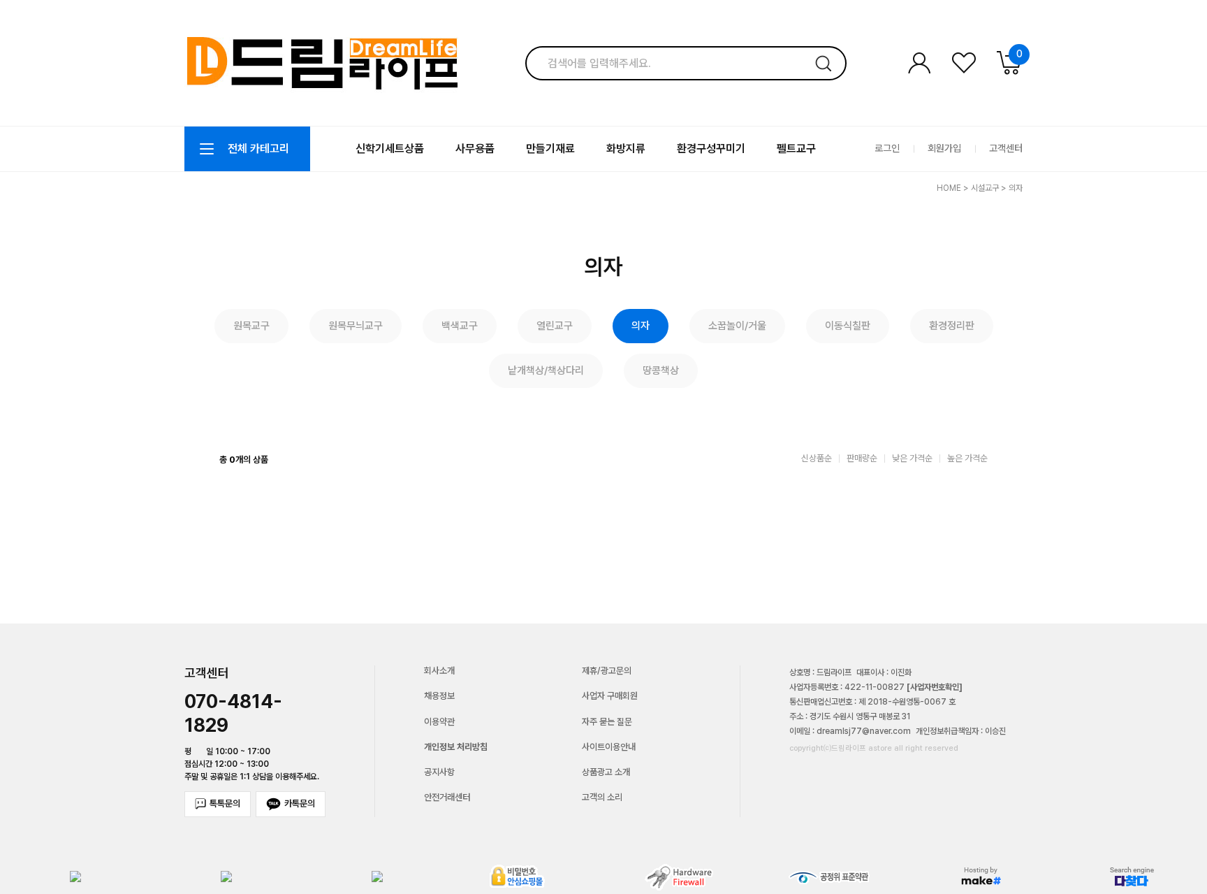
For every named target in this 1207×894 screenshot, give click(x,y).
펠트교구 (796, 148)
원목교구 (251, 325)
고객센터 (1006, 148)
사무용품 (475, 148)
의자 (1016, 188)
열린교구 (554, 325)
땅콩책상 (661, 370)
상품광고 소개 (606, 772)
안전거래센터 (447, 797)
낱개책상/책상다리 (546, 370)
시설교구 (985, 188)
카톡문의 (299, 803)
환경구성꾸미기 (711, 148)
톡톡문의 (225, 803)
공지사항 (439, 772)
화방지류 (625, 148)
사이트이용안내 (609, 747)
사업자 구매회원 (610, 696)
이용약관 (439, 721)
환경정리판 (951, 325)
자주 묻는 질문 (607, 721)
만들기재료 (550, 148)
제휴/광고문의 (606, 670)
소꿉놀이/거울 (737, 325)
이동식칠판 (847, 325)
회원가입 (944, 148)
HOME (949, 188)
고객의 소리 (602, 797)
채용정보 (439, 696)
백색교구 (459, 325)
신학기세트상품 (390, 148)
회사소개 (439, 670)
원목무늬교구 (355, 325)
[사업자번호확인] (935, 687)
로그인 (887, 148)
